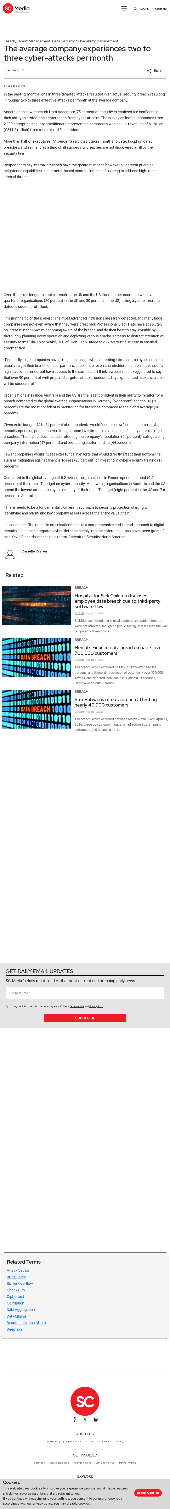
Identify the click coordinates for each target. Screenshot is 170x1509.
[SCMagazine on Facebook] (74, 1419)
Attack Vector (18, 1270)
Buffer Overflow (20, 1283)
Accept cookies (148, 1492)
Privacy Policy (96, 1006)
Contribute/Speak (59, 1462)
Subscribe (85, 1018)
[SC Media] (16, 8)
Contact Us (92, 1441)
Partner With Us (127, 1462)
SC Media (52, 1441)
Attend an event (82, 1462)
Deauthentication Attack (26, 1322)
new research (36, 112)
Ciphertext (15, 1296)
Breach (9, 41)
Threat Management (34, 41)
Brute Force (16, 1277)
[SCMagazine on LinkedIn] (95, 1419)
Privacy (119, 1441)
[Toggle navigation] (124, 8)
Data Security (63, 41)
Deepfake (15, 1329)
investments (92, 431)
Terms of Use (77, 1006)
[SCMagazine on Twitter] (85, 1419)
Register (161, 8)
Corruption (15, 1303)
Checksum (16, 1290)
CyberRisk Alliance (71, 1441)
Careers (106, 1441)
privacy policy (42, 1503)
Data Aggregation (21, 1309)
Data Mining (16, 1316)
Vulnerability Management (97, 41)
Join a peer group (105, 1462)
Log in (144, 8)
